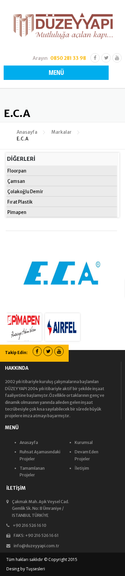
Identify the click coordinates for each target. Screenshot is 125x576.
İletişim (82, 468)
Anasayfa (27, 132)
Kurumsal (84, 442)
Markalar (61, 132)
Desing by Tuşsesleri (25, 569)
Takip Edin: (16, 352)
